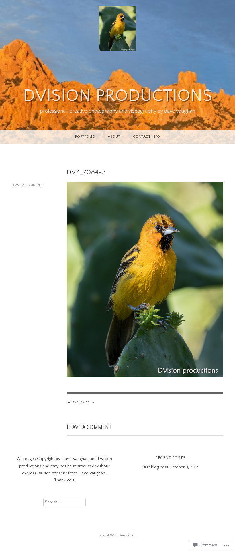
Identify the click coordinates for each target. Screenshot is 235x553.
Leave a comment (27, 185)
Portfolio (85, 136)
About (114, 136)
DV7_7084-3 (82, 402)
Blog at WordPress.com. (117, 535)
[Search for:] (64, 502)
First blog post (155, 467)
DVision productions (117, 95)
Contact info (146, 136)
